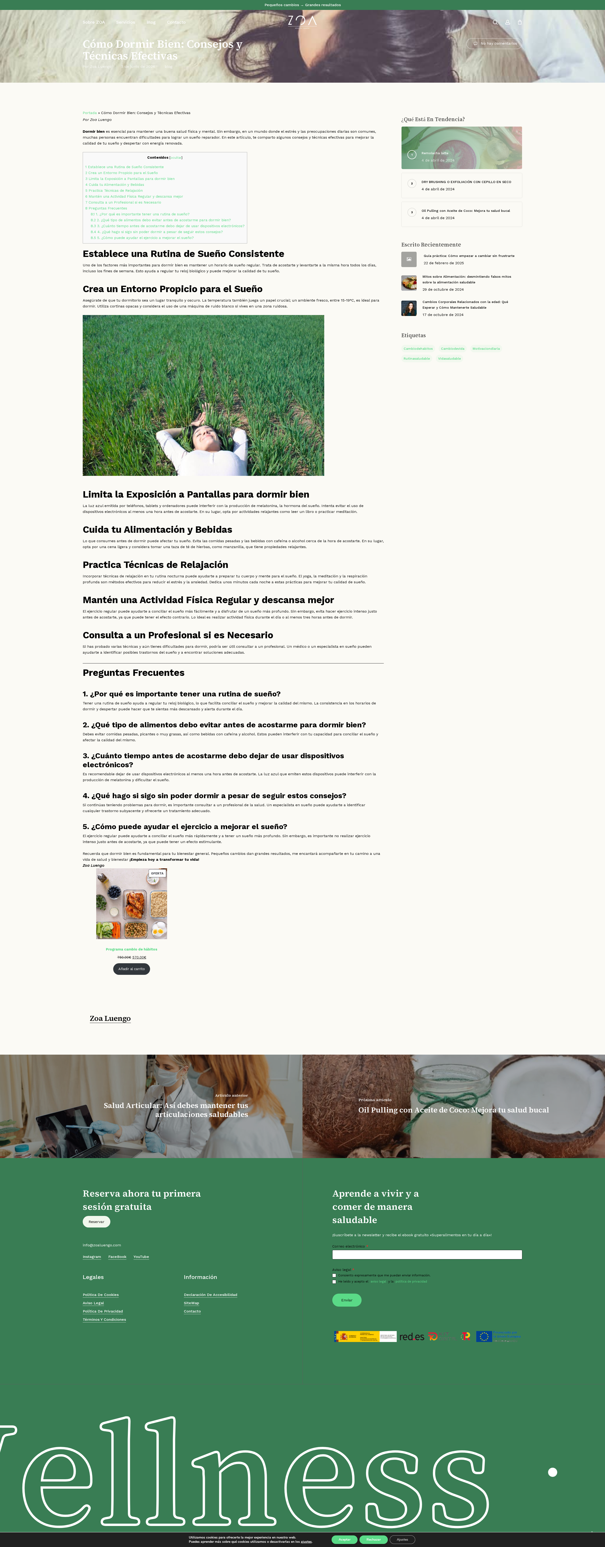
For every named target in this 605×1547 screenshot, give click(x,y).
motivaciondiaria (486, 348)
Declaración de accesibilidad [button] (210, 1294)
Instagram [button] (92, 1256)
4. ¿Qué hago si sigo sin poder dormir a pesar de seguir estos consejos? (157, 232)
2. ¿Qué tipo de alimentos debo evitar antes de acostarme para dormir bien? (161, 220)
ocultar (175, 157)
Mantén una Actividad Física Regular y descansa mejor (134, 196)
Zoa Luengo (101, 66)
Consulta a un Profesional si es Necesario (123, 202)
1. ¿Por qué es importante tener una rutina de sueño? (140, 214)
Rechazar (374, 1539)
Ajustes (402, 1539)
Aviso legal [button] (93, 1303)
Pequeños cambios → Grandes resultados (302, 5)
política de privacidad (411, 1281)
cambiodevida (452, 348)
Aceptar (344, 1539)
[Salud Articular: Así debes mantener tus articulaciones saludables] (151, 1106)
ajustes (306, 1542)
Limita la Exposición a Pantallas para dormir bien (130, 179)
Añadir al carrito (131, 969)
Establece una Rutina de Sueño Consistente (124, 167)
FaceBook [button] (117, 1256)
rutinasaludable (417, 358)
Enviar (347, 1300)
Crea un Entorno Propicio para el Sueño (121, 173)
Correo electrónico (350, 1246)
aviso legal (378, 1281)
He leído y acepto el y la (382, 1281)
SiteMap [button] (191, 1303)
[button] (96, 1222)
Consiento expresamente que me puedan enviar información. (384, 1275)
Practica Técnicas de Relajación (114, 190)
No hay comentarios (498, 43)
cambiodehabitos (418, 348)
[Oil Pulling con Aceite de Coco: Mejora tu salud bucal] (453, 1106)
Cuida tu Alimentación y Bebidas (114, 185)
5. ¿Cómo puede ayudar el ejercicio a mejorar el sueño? (142, 238)
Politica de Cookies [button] (101, 1294)
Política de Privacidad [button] (103, 1311)
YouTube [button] (141, 1256)
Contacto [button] (192, 1311)
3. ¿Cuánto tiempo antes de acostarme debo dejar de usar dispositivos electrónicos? (168, 226)
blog (169, 66)
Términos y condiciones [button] (104, 1319)
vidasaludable (449, 358)
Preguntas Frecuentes (106, 208)
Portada (90, 113)
